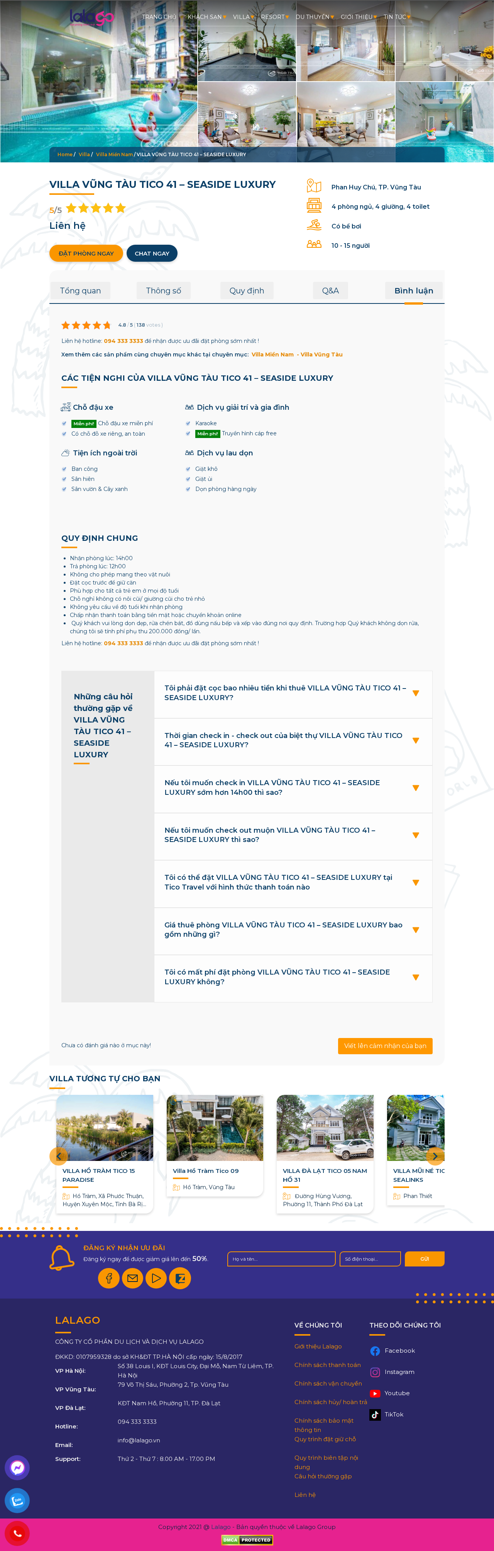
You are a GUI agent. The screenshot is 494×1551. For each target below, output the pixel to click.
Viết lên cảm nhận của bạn (385, 1046)
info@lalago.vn (139, 1440)
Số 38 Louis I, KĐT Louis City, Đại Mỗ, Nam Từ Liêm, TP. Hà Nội (196, 1370)
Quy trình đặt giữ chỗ (325, 1439)
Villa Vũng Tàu (322, 354)
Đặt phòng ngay (86, 253)
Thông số (163, 290)
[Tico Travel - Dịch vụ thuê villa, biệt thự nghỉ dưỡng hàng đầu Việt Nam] (91, 25)
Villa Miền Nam (114, 154)
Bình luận (413, 290)
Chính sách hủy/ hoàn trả (330, 1402)
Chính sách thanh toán (327, 1365)
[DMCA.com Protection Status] (247, 1540)
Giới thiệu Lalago (318, 1346)
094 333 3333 (123, 340)
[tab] (80, 293)
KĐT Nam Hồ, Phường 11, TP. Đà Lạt (169, 1403)
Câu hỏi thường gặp (323, 1476)
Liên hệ (305, 1494)
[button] (435, 1156)
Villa (241, 17)
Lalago (221, 1527)
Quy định (247, 290)
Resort (272, 17)
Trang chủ (159, 17)
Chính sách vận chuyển (328, 1383)
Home (65, 154)
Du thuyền (313, 17)
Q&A (330, 290)
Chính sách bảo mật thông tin (324, 1425)
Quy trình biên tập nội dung (326, 1462)
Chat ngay (152, 253)
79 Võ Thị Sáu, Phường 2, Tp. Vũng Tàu (173, 1384)
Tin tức (395, 17)
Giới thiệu (356, 17)
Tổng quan (80, 290)
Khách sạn (205, 17)
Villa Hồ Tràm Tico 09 (206, 1170)
